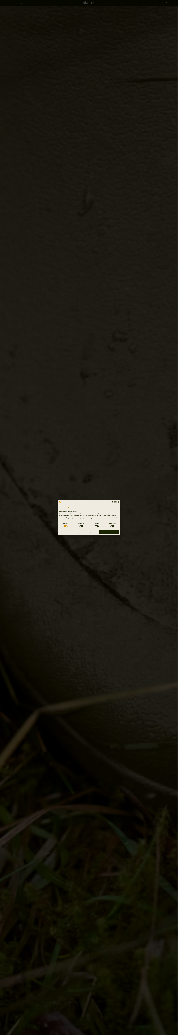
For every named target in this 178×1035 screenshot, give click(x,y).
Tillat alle (109, 531)
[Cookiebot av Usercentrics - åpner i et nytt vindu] (113, 502)
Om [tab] (110, 507)
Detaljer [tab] (89, 507)
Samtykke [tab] (68, 507)
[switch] (81, 526)
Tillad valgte (89, 531)
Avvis (69, 531)
